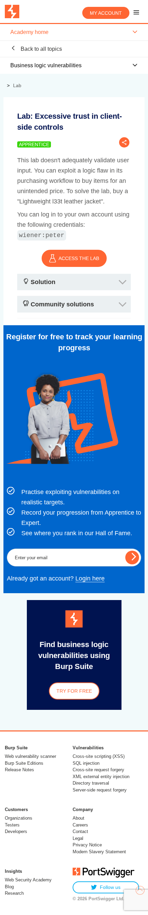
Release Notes (19, 769)
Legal (78, 838)
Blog (9, 886)
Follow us (110, 887)
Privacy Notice (87, 844)
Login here (90, 578)
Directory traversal (91, 783)
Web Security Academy (28, 879)
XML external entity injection (101, 776)
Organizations (18, 818)
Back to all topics (40, 49)
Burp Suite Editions (24, 763)
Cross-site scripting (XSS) (99, 756)
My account (106, 13)
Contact (80, 831)
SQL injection (86, 763)
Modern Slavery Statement (99, 851)
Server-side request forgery (100, 790)
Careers (80, 825)
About (78, 818)
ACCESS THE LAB (79, 258)
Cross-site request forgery (98, 769)
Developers (16, 831)
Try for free (74, 691)
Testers (12, 825)
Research (14, 893)
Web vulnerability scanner (30, 756)
